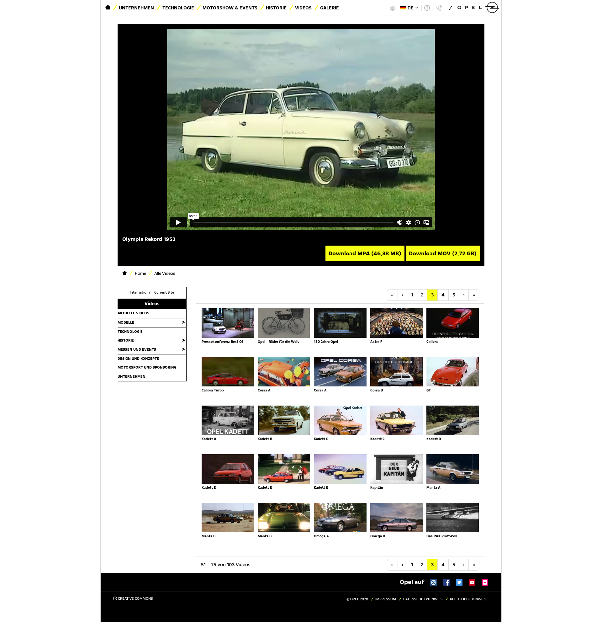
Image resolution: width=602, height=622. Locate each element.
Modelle (126, 322)
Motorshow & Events (230, 8)
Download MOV (443, 253)
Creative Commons (135, 598)
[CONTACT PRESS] (439, 8)
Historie (276, 8)
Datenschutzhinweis (423, 599)
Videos (303, 8)
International (140, 292)
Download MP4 (365, 253)
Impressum (385, 599)
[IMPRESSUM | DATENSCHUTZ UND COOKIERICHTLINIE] (426, 8)
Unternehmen (136, 8)
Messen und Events (137, 349)
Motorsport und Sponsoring (147, 367)
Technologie (178, 8)
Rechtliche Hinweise (469, 599)
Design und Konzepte (138, 358)
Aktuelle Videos (133, 313)
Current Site (164, 292)
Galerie (329, 8)
